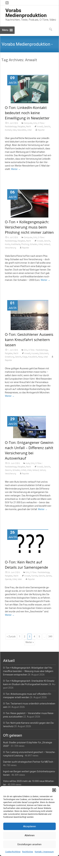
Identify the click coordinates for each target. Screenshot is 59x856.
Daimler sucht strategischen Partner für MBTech (28, 761)
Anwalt (40, 126)
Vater (20, 579)
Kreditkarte (15, 244)
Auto (28, 463)
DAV (35, 123)
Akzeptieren (29, 826)
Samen (49, 576)
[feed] (7, 4)
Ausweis (35, 353)
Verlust (43, 470)
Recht (28, 126)
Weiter (15, 169)
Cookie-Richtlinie (12, 852)
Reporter (41, 130)
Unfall (23, 470)
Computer (28, 123)
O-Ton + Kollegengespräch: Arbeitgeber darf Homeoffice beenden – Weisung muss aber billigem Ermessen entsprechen (28, 671)
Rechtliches (27, 852)
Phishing (25, 244)
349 (50, 636)
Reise (40, 357)
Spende (8, 579)
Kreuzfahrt (32, 357)
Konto (7, 244)
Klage (24, 357)
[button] (54, 790)
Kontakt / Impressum (44, 852)
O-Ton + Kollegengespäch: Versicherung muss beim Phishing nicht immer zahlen (29, 227)
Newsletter (21, 130)
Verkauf (47, 244)
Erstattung (9, 357)
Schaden (33, 244)
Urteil (29, 130)
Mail (14, 130)
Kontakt (8, 130)
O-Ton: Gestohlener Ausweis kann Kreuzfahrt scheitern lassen (29, 339)
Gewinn (8, 470)
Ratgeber (21, 126)
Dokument (43, 353)
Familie (34, 576)
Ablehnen (30, 835)
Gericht (47, 126)
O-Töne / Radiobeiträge (38, 350)
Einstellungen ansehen (29, 844)
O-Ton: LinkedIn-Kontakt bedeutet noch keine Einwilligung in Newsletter (27, 112)
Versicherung (10, 248)
